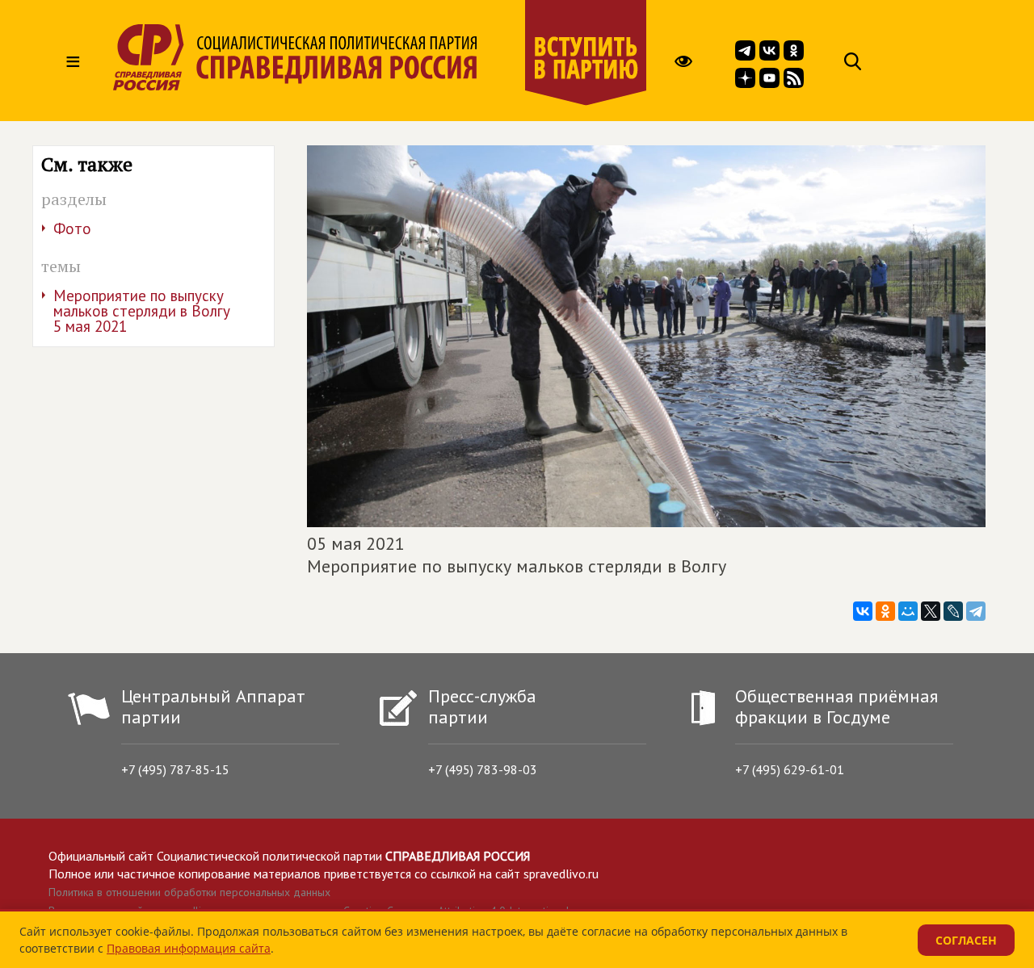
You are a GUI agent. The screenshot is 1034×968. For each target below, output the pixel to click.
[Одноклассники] (885, 611)
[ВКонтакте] (862, 611)
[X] (930, 611)
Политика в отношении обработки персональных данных (189, 892)
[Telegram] (976, 611)
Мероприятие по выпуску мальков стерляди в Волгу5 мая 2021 (141, 311)
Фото (72, 228)
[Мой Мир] (908, 611)
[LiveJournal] (953, 611)
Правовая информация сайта (189, 948)
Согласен (966, 940)
